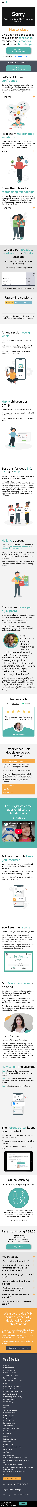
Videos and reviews (10, 1410)
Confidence (7, 1452)
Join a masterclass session (12, 1380)
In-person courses (9, 1370)
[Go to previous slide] (5, 723)
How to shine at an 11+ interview (14, 1472)
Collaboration (8, 1444)
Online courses (8, 1368)
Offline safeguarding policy (12, 1391)
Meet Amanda (8, 793)
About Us (6, 1408)
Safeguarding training (10, 1394)
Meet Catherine (8, 785)
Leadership (7, 1442)
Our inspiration (8, 1415)
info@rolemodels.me (12, 1478)
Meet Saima (7, 789)
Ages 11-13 (27, 302)
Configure (12, 1505)
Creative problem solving (12, 1447)
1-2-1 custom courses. (20, 56)
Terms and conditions (10, 1389)
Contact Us (7, 1433)
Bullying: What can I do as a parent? (15, 1458)
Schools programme (10, 1375)
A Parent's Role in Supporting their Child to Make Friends (18, 1468)
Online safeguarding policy (12, 1397)
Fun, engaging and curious (13, 761)
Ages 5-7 (9, 302)
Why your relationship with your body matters (16, 1461)
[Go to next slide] (31, 723)
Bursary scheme (9, 1423)
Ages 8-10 (18, 302)
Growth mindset (8, 1449)
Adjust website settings (12, 1490)
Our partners (7, 1418)
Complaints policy (9, 1399)
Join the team (8, 1426)
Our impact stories (9, 1413)
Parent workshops (9, 1378)
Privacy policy (8, 1402)
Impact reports (8, 1420)
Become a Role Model (11, 1428)
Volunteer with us (9, 1431)
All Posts (6, 1474)
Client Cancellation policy (12, 1386)
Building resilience (9, 1439)
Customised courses (10, 1373)
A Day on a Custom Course (12, 1465)
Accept (22, 1504)
